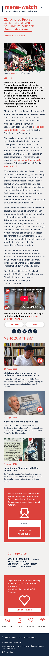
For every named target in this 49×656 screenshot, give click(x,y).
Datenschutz (30, 637)
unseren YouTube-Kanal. (21, 317)
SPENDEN (30, 626)
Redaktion (8, 35)
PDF (35, 324)
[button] (14, 331)
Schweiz (12, 567)
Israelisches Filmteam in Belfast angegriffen (21, 469)
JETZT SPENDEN (24, 610)
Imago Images (15, 73)
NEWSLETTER (7, 626)
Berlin (11, 559)
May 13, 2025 (10, 166)
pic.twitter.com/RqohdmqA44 (27, 160)
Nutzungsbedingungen (12, 642)
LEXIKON (20, 626)
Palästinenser (29, 564)
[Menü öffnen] (41, 7)
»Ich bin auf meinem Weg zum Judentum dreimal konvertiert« (21, 374)
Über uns (6, 637)
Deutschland (23, 559)
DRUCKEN (14, 324)
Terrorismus (24, 567)
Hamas (35, 559)
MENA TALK (42, 626)
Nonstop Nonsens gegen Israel (21, 421)
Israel (11, 562)
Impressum (16, 637)
